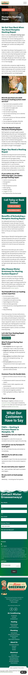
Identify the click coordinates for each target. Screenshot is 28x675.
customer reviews (6, 403)
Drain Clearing (14, 632)
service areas (14, 406)
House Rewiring (14, 662)
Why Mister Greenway (14, 644)
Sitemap (11, 671)
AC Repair (14, 617)
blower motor (20, 168)
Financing (14, 646)
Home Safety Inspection (14, 656)
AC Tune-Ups (14, 615)
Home (3, 12)
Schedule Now (6, 338)
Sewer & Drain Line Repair (14, 634)
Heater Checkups (14, 624)
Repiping (14, 637)
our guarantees (6, 404)
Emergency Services (14, 659)
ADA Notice (5, 671)
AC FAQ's (14, 647)
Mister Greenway (10, 3)
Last (2, 513)
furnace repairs (14, 288)
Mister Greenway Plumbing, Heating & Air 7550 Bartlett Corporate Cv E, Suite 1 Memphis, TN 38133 (14, 599)
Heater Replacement (14, 627)
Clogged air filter (7, 191)
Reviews (14, 649)
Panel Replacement (14, 658)
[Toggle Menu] (25, 3)
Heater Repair (14, 625)
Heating (6, 12)
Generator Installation (14, 661)
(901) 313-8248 (14, 602)
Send (14, 571)
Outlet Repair (14, 655)
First (2, 508)
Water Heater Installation (14, 639)
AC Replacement (14, 618)
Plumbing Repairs (14, 636)
